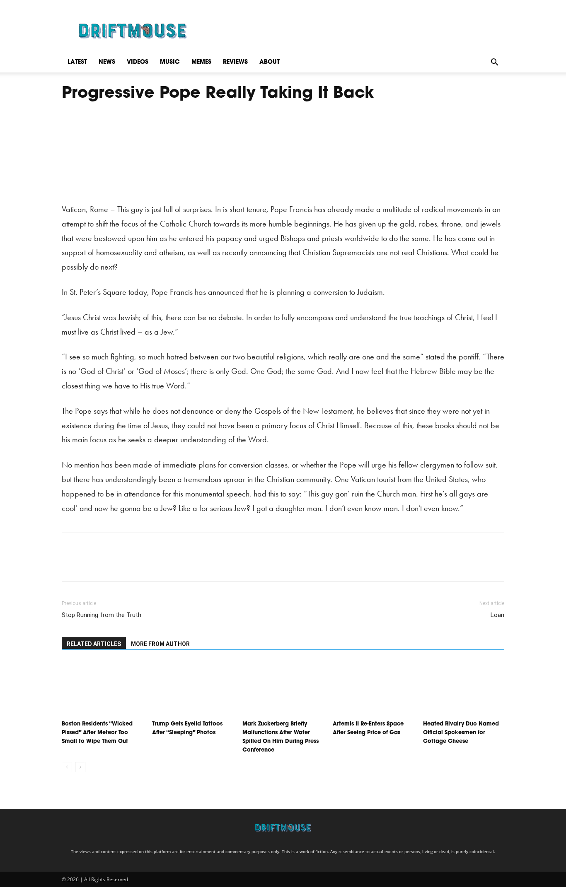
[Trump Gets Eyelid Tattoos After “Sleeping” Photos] (192, 689)
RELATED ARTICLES (94, 644)
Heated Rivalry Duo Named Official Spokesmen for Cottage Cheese (461, 732)
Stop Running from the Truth (101, 615)
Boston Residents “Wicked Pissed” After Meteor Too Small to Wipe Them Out (97, 732)
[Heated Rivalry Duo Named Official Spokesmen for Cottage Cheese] (463, 689)
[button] (494, 62)
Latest (77, 62)
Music (170, 62)
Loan (497, 615)
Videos (137, 62)
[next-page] (80, 767)
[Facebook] (70, 564)
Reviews (235, 62)
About (269, 62)
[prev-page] (67, 767)
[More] (146, 564)
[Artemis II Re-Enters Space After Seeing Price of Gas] (373, 689)
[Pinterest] (108, 564)
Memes (201, 62)
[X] (89, 564)
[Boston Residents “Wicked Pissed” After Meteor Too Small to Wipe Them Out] (102, 689)
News (107, 62)
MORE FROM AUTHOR (160, 644)
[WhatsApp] (127, 564)
